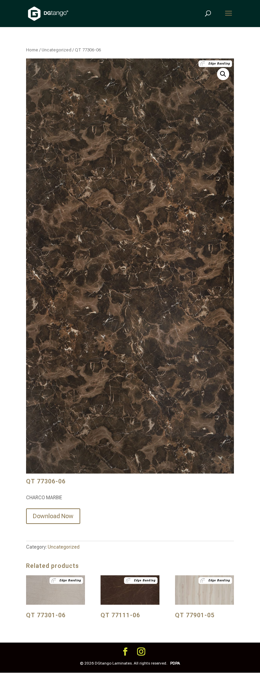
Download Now (53, 516)
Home (32, 49)
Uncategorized (56, 49)
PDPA (175, 663)
